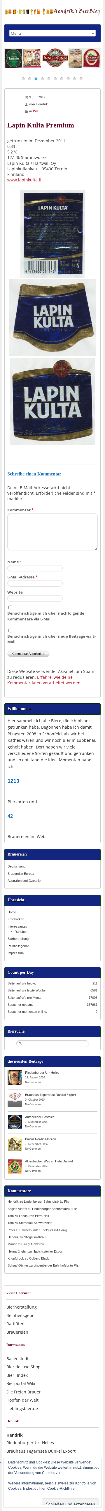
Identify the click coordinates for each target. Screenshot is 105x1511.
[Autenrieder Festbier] (15, 1116)
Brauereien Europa (21, 873)
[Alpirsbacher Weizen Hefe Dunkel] (15, 1161)
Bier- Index (17, 1375)
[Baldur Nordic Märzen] (15, 1139)
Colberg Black (39, 1258)
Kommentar (20, 510)
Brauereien (17, 1332)
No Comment (33, 1082)
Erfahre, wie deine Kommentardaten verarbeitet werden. (44, 679)
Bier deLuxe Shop (23, 1367)
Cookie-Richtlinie (61, 1488)
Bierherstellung (18, 938)
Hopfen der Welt (22, 1400)
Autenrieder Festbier (39, 1117)
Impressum (16, 953)
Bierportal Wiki (20, 1383)
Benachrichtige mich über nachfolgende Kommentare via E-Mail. (45, 616)
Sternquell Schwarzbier (35, 1223)
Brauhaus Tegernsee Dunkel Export (50, 1094)
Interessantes (17, 926)
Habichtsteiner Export (48, 1251)
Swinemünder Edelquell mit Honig (43, 1230)
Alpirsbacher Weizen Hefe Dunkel (49, 1161)
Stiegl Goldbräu (35, 1237)
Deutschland (16, 866)
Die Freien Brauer (23, 1392)
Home (12, 912)
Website (15, 592)
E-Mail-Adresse (22, 577)
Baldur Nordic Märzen (40, 1139)
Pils (35, 111)
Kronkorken (16, 919)
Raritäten (21, 931)
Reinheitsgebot (18, 946)
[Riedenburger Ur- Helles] (15, 1072)
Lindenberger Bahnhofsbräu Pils (46, 1201)
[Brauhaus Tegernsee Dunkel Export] (15, 1094)
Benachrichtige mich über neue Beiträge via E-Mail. (51, 639)
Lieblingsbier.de (22, 1408)
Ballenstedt (17, 1358)
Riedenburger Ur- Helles (42, 1072)
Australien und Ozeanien (25, 880)
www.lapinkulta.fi (24, 180)
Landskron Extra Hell (34, 1216)
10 (81, 79)
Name (14, 561)
